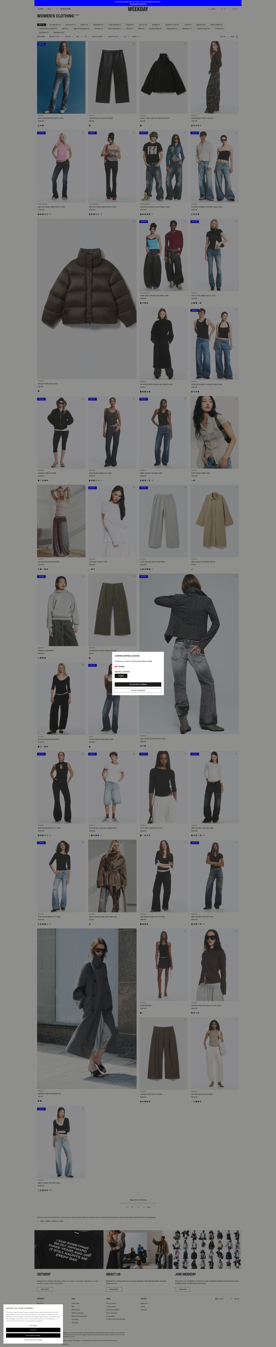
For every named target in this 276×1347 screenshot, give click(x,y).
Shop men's (142, 4)
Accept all (33, 1330)
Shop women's (134, 4)
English (121, 676)
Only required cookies (33, 1335)
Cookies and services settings (33, 1340)
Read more (33, 1325)
